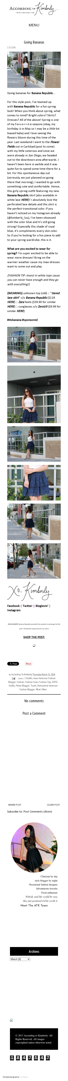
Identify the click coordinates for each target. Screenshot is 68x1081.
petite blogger (23, 685)
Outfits (12, 685)
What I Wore (41, 689)
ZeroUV (43, 306)
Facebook (13, 606)
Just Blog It (23, 1077)
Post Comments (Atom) (37, 811)
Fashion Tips (45, 682)
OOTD (54, 682)
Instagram (13, 610)
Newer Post (14, 804)
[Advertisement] (32, 989)
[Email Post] (13, 678)
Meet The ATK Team (34, 905)
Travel (33, 685)
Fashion (20, 682)
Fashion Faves (31, 682)
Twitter (27, 606)
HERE (24, 200)
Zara (21, 302)
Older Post (53, 804)
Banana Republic (42, 93)
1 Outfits (28, 678)
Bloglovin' (42, 606)
